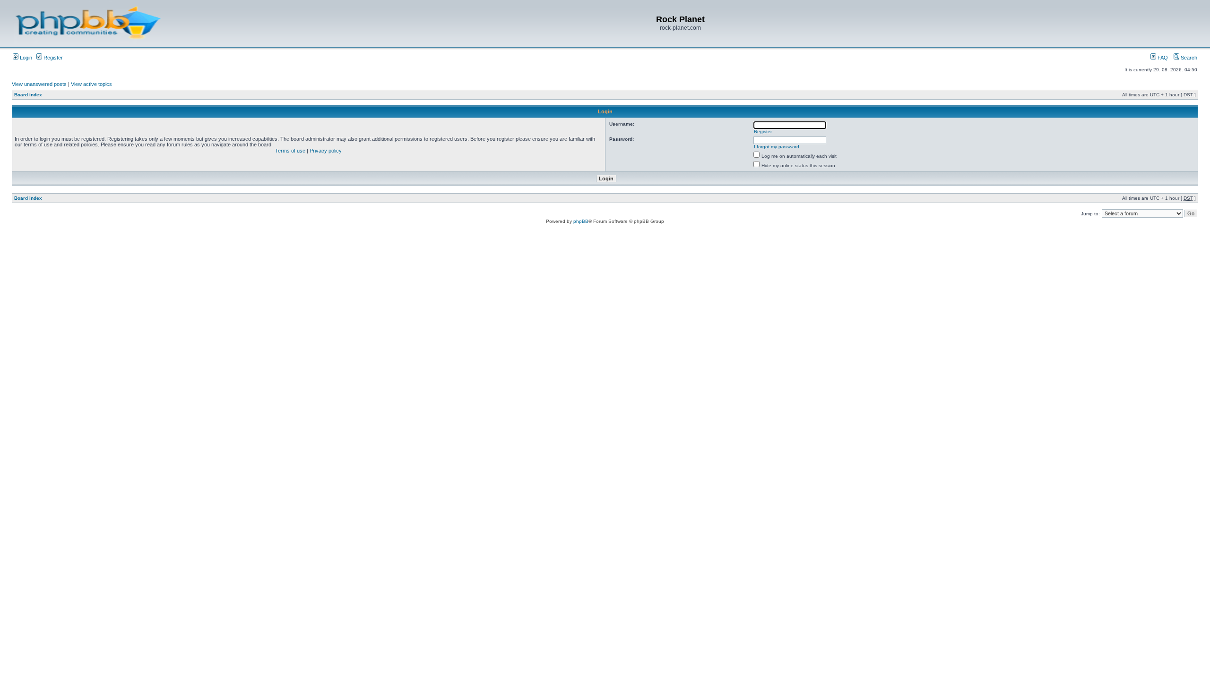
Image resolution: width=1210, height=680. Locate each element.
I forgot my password (776, 146)
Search (1188, 57)
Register (52, 57)
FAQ (1162, 57)
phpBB (580, 221)
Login (25, 57)
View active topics (91, 84)
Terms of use (290, 150)
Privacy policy (326, 150)
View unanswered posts (39, 84)
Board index (28, 94)
